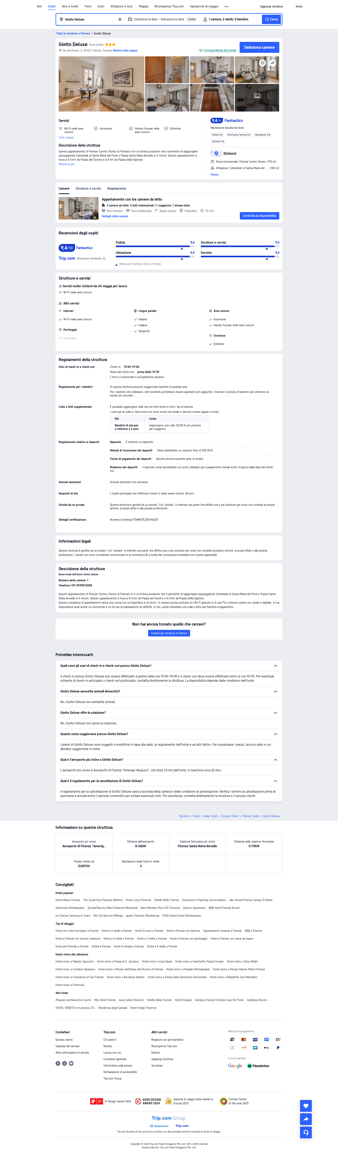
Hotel (52, 6)
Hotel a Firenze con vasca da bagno (232, 938)
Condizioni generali (114, 1059)
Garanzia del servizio (68, 1046)
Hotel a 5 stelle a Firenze (119, 938)
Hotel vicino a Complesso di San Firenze (80, 977)
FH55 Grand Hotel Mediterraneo (181, 915)
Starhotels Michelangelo (70, 907)
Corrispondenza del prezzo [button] (220, 50)
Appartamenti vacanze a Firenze (222, 930)
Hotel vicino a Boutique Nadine (126, 977)
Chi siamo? (109, 1039)
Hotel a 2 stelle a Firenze (152, 938)
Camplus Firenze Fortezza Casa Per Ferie (219, 1000)
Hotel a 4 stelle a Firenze (162, 946)
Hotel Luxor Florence (138, 900)
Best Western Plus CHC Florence (160, 907)
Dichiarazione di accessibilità (120, 1072)
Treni (87, 6)
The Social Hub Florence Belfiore (103, 900)
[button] (227, 7)
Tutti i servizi (66, 137)
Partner (155, 1052)
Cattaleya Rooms (257, 1000)
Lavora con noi (112, 1052)
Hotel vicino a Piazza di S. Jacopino (118, 961)
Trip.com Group (112, 1078)
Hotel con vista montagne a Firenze (77, 930)
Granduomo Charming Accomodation (204, 900)
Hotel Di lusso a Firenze (149, 930)
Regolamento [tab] (116, 188)
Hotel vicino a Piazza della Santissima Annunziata (177, 977)
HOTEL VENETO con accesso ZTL (75, 1007)
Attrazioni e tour (122, 6)
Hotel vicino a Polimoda (70, 985)
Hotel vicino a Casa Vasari (157, 961)
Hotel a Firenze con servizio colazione (78, 938)
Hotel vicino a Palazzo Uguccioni (75, 961)
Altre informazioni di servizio (72, 1052)
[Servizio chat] (306, 1132)
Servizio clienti (64, 1039)
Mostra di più (66, 164)
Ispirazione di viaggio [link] (204, 6)
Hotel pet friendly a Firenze (72, 946)
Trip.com (184, 816)
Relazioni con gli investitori (167, 1039)
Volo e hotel (70, 6)
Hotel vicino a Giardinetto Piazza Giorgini (199, 961)
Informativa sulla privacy (117, 1065)
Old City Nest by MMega (108, 915)
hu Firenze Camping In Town (73, 915)
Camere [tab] (64, 188)
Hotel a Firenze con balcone (183, 930)
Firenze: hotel (250, 816)
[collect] (306, 1106)
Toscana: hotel (229, 816)
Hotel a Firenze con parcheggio (189, 938)
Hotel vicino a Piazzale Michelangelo (188, 969)
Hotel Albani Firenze (68, 900)
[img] (101, 84)
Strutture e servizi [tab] (88, 188)
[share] (306, 1119)
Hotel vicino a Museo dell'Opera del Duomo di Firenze (130, 969)
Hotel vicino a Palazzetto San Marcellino (233, 977)
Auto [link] (101, 6)
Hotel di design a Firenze (129, 946)
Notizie (107, 1046)
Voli (39, 6)
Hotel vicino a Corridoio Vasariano (75, 969)
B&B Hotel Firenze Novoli (224, 907)
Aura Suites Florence (131, 1000)
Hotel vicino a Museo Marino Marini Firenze (239, 969)
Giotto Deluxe (73, 44)
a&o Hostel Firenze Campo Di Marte (250, 900)
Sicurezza (156, 1065)
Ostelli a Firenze (101, 946)
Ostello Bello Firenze (166, 900)
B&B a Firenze (253, 930)
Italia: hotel (210, 816)
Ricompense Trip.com (169, 6)
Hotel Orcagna (183, 1000)
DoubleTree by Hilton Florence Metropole (113, 907)
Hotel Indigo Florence (143, 1007)
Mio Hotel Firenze (105, 1000)
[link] (271, 6)
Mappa (143, 6)
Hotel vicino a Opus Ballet (242, 961)
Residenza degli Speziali (112, 1007)
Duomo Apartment (194, 907)
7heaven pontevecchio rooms (73, 1000)
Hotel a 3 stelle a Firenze (117, 930)
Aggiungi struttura (162, 1059)
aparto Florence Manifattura (142, 915)
